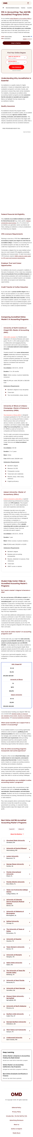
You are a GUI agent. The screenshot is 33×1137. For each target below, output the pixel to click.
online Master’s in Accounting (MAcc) (20, 18)
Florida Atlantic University (15, 882)
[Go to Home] (3, 7)
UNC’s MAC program (10, 337)
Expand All (11, 829)
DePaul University (12, 921)
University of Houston (13, 939)
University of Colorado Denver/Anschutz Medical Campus (15, 901)
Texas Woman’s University (15, 947)
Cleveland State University (15, 840)
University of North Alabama (16, 1006)
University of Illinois (16, 679)
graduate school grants (10, 716)
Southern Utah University (15, 1014)
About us (16, 1124)
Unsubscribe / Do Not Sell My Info (16, 1116)
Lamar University (12, 856)
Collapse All (21, 829)
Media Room (16, 1133)
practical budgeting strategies (21, 717)
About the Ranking (16, 834)
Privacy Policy (16, 1112)
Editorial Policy (16, 1107)
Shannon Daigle (8, 36)
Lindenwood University (14, 1037)
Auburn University (16, 694)
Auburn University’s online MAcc (13, 499)
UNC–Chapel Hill (16, 664)
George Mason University (15, 864)
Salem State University (14, 963)
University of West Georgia (15, 988)
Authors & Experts (16, 1128)
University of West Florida (15, 980)
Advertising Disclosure (16, 1120)
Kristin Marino (7, 38)
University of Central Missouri (16, 848)
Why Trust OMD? (27, 36)
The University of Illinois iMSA (12, 415)
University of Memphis (14, 955)
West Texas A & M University (16, 1030)
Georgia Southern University (16, 1022)
